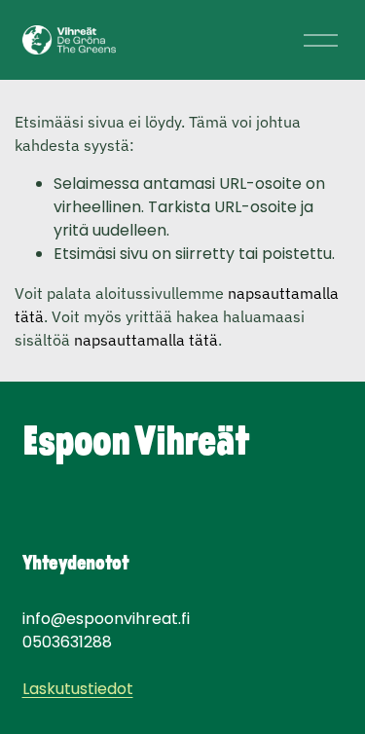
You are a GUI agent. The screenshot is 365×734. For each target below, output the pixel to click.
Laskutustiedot (77, 689)
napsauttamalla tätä (146, 339)
